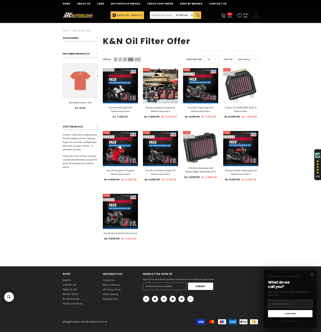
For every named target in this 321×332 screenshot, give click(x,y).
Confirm (290, 313)
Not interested (290, 321)
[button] (9, 297)
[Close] (312, 274)
